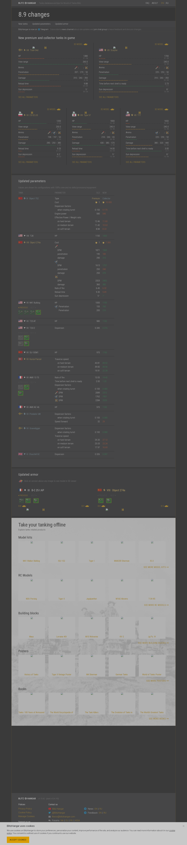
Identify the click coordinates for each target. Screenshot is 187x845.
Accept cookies (18, 840)
